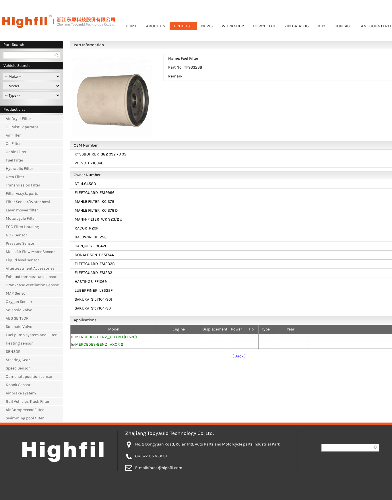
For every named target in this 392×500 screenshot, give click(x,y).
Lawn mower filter (22, 210)
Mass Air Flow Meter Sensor (30, 251)
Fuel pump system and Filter (31, 334)
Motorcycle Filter (21, 218)
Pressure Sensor (20, 243)
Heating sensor (19, 343)
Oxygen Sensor (19, 301)
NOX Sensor (16, 235)
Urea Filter (15, 176)
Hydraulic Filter (19, 168)
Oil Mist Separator (22, 126)
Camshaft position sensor (29, 376)
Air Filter (13, 135)
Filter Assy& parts (22, 193)
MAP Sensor (16, 293)
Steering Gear (18, 359)
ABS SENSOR (17, 318)
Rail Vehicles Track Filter (27, 401)
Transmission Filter (23, 185)
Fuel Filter (14, 160)
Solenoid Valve (19, 310)
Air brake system (21, 393)
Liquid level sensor (22, 260)
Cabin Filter (16, 151)
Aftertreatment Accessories (30, 268)
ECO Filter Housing (22, 226)
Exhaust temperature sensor (31, 276)
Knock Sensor (18, 384)
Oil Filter (13, 143)
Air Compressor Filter (25, 409)
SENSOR (13, 351)
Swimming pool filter (25, 418)
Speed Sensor (18, 368)
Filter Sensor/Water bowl (28, 201)
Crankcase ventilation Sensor (32, 285)
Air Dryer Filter (18, 118)
